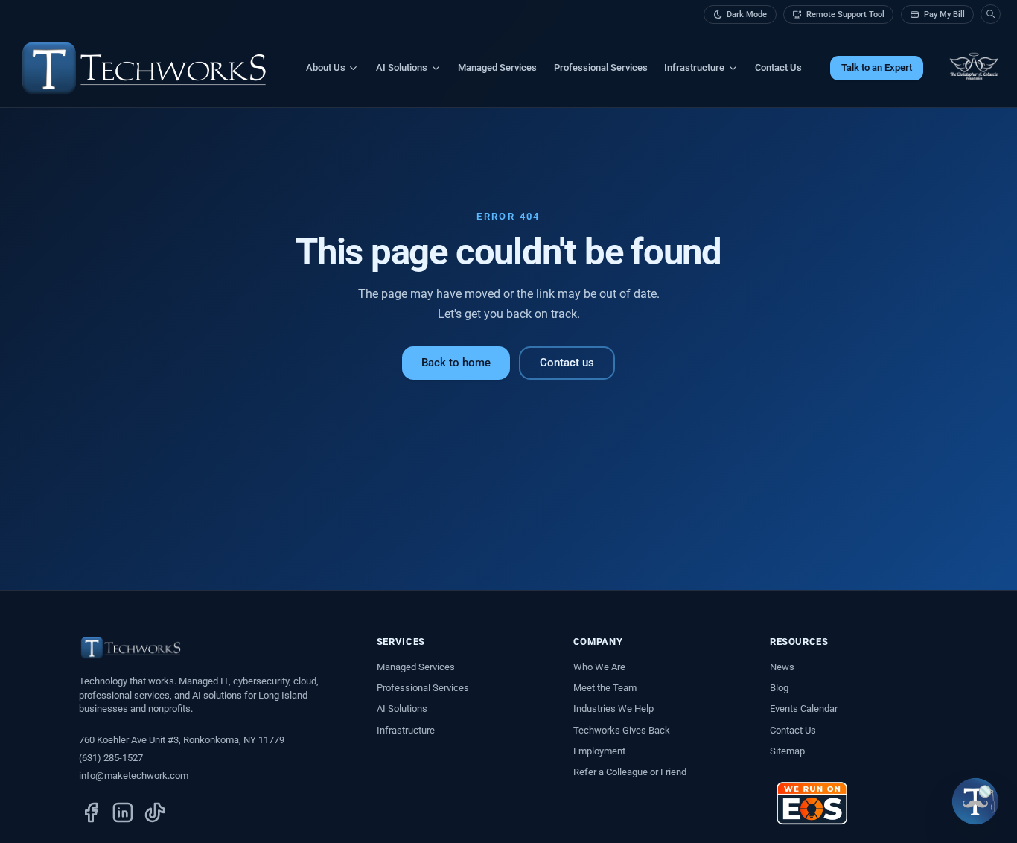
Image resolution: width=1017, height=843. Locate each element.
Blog (779, 687)
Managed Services (497, 67)
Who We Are (599, 666)
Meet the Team (605, 687)
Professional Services (601, 67)
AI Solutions (402, 708)
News (782, 666)
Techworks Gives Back (621, 730)
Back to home (456, 362)
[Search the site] (990, 14)
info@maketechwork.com (133, 775)
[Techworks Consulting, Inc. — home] (144, 68)
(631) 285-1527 (111, 757)
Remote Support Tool (845, 14)
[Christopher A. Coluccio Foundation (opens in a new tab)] (974, 68)
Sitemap (787, 751)
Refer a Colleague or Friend (629, 771)
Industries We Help (613, 708)
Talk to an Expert (876, 67)
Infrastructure (406, 730)
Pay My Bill (944, 14)
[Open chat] (975, 801)
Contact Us (778, 67)
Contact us (567, 362)
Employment (599, 751)
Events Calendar (804, 708)
